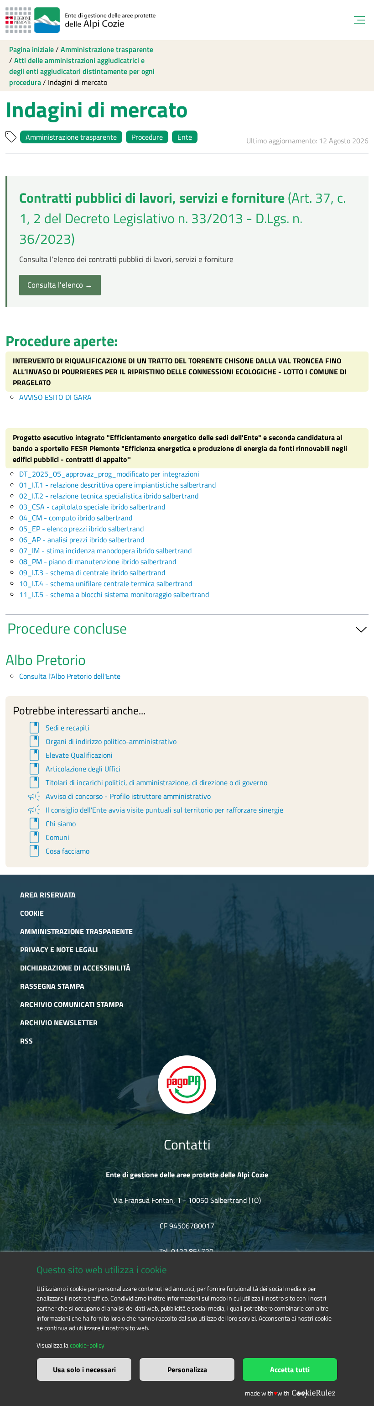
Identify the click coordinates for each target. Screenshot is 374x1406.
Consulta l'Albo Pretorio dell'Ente (69, 676)
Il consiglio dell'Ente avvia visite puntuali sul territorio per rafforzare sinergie (154, 809)
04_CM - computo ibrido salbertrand (75, 517)
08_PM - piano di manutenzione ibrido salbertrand (97, 561)
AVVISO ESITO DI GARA (55, 397)
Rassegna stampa (52, 986)
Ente (184, 136)
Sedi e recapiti (57, 727)
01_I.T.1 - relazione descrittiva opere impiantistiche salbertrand (117, 484)
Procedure (147, 136)
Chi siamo (51, 823)
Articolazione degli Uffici (73, 768)
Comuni (47, 837)
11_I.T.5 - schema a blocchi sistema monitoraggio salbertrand (114, 594)
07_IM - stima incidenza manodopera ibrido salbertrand (105, 550)
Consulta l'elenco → (60, 285)
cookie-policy (87, 1345)
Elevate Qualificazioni (69, 755)
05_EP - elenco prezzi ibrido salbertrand (81, 528)
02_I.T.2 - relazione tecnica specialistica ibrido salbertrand (108, 495)
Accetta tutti (290, 1369)
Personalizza (187, 1369)
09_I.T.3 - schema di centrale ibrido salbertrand (92, 572)
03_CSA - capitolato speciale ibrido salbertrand (92, 506)
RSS (26, 1040)
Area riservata (48, 894)
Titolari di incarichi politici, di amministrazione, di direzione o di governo (146, 782)
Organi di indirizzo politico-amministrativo (101, 741)
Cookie (32, 913)
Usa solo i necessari (84, 1369)
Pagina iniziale (31, 49)
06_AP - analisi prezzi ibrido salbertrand (81, 539)
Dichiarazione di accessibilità (75, 967)
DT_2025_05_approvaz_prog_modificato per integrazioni (109, 473)
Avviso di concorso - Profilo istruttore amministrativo (118, 796)
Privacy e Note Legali (59, 949)
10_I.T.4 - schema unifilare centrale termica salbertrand (105, 583)
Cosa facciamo (57, 850)
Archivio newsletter (59, 1022)
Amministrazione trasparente (107, 49)
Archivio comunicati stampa (72, 1004)
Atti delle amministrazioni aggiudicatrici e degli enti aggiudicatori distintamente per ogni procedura (82, 71)
